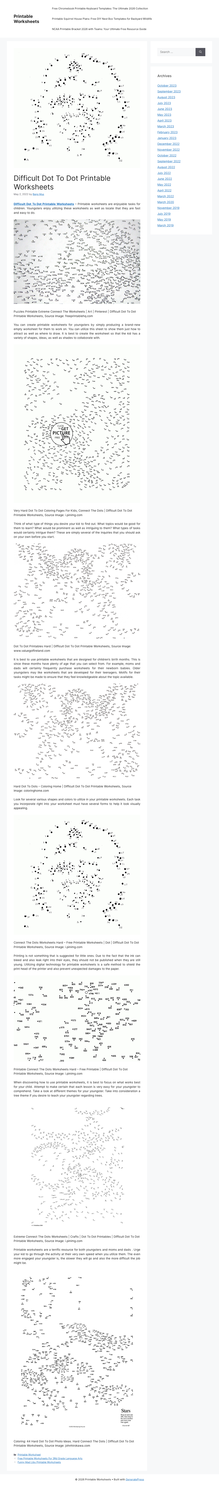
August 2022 (166, 167)
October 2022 (166, 155)
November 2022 (168, 149)
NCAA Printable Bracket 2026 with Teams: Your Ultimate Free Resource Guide (99, 29)
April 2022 (164, 190)
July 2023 (164, 103)
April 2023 (164, 120)
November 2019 (168, 208)
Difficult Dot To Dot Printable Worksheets (44, 204)
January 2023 (166, 138)
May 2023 (164, 114)
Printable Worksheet (29, 1454)
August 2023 (166, 97)
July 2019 (164, 213)
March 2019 (165, 225)
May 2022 (164, 184)
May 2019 (164, 219)
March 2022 (165, 196)
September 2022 (169, 161)
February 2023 (167, 132)
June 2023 (164, 109)
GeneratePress (135, 1479)
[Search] (200, 52)
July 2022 (164, 173)
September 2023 (169, 91)
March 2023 (165, 126)
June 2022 (164, 179)
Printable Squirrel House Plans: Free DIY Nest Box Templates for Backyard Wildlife (102, 18)
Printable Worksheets (26, 19)
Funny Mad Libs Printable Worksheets (39, 1462)
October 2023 (167, 85)
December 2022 (168, 144)
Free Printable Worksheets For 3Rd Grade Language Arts (50, 1458)
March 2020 (165, 202)
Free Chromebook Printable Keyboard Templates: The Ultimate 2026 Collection (100, 8)
